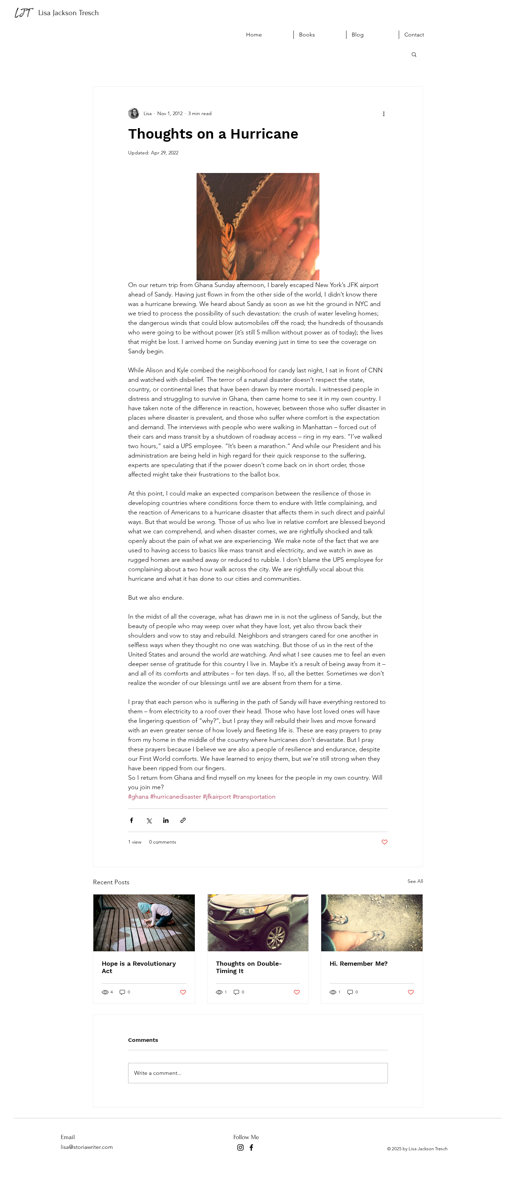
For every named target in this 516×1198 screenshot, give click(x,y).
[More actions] (383, 113)
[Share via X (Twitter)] (148, 820)
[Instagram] (240, 1147)
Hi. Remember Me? (359, 963)
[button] (414, 54)
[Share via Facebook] (131, 820)
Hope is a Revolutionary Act (139, 967)
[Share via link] (183, 820)
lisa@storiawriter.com (87, 1147)
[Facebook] (251, 1147)
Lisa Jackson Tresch (68, 12)
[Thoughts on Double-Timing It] (258, 922)
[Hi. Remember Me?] (372, 922)
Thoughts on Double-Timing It (249, 967)
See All (415, 881)
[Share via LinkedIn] (166, 820)
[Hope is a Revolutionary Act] (144, 922)
